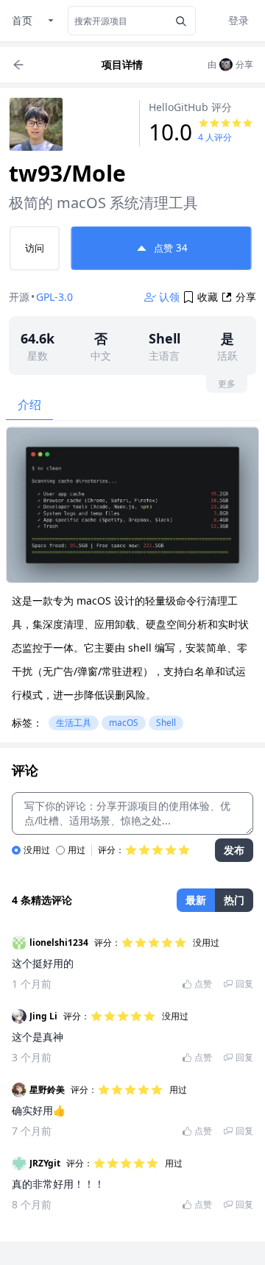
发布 (234, 850)
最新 (196, 900)
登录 (238, 20)
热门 (234, 900)
